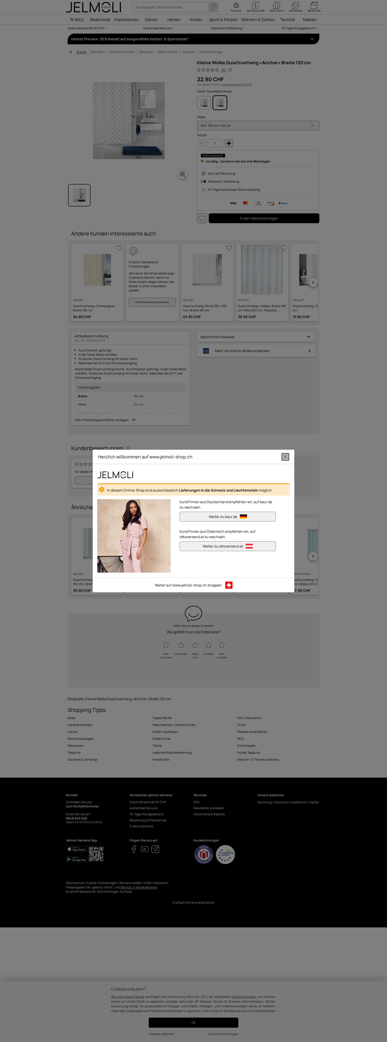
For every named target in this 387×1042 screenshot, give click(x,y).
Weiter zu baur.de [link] (223, 516)
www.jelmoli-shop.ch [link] (189, 585)
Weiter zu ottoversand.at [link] (223, 546)
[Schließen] (285, 456)
